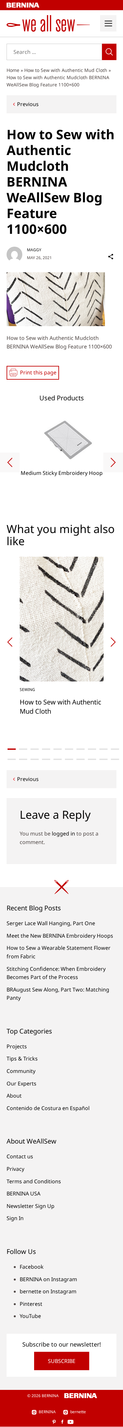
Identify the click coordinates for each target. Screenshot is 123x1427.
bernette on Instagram (48, 1291)
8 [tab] (92, 749)
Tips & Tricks (22, 1058)
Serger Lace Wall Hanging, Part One (51, 923)
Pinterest (31, 1303)
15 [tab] (57, 759)
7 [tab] (80, 749)
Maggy (34, 250)
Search (109, 52)
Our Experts (21, 1083)
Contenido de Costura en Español (48, 1108)
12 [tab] (23, 759)
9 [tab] (103, 749)
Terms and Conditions (34, 1181)
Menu (108, 23)
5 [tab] (57, 749)
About (14, 1095)
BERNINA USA (23, 1193)
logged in (63, 833)
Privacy (15, 1168)
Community (21, 1071)
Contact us (20, 1156)
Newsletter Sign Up (30, 1206)
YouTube (30, 1316)
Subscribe (61, 1361)
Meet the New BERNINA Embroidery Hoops (60, 935)
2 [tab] (23, 749)
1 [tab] (12, 749)
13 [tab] (35, 759)
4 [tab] (46, 749)
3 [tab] (35, 749)
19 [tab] (103, 759)
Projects (17, 1046)
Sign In (15, 1218)
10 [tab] (115, 749)
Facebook (32, 1266)
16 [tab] (69, 759)
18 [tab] (92, 759)
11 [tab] (12, 759)
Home (13, 70)
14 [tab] (46, 759)
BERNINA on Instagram (48, 1279)
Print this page (38, 372)
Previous (28, 104)
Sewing (27, 689)
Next (113, 462)
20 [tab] (115, 759)
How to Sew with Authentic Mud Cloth (65, 70)
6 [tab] (69, 749)
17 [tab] (80, 759)
